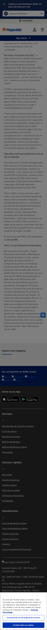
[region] (23, 611)
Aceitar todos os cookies (23, 625)
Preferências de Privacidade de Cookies (23, 618)
